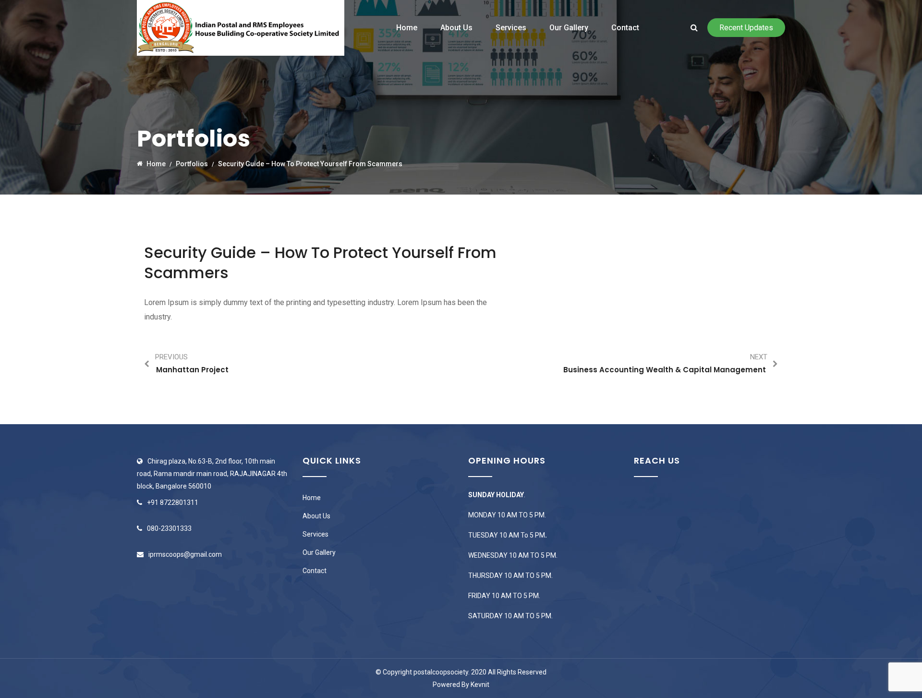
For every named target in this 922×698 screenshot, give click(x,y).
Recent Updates (746, 27)
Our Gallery (568, 27)
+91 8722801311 (172, 502)
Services (511, 27)
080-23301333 (169, 528)
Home (406, 27)
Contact (625, 27)
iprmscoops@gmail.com (185, 554)
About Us (456, 27)
